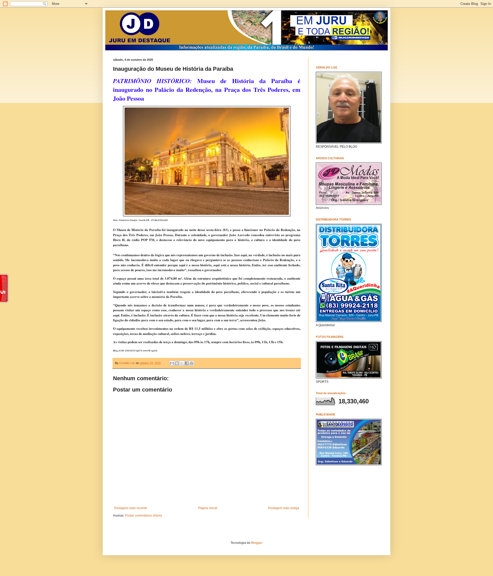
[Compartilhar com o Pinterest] (191, 363)
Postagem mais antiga (283, 508)
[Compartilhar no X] (181, 363)
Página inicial (207, 508)
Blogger (256, 543)
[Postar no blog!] (176, 363)
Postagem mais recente (130, 508)
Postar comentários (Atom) (143, 515)
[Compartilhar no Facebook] (186, 363)
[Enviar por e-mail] (172, 363)
